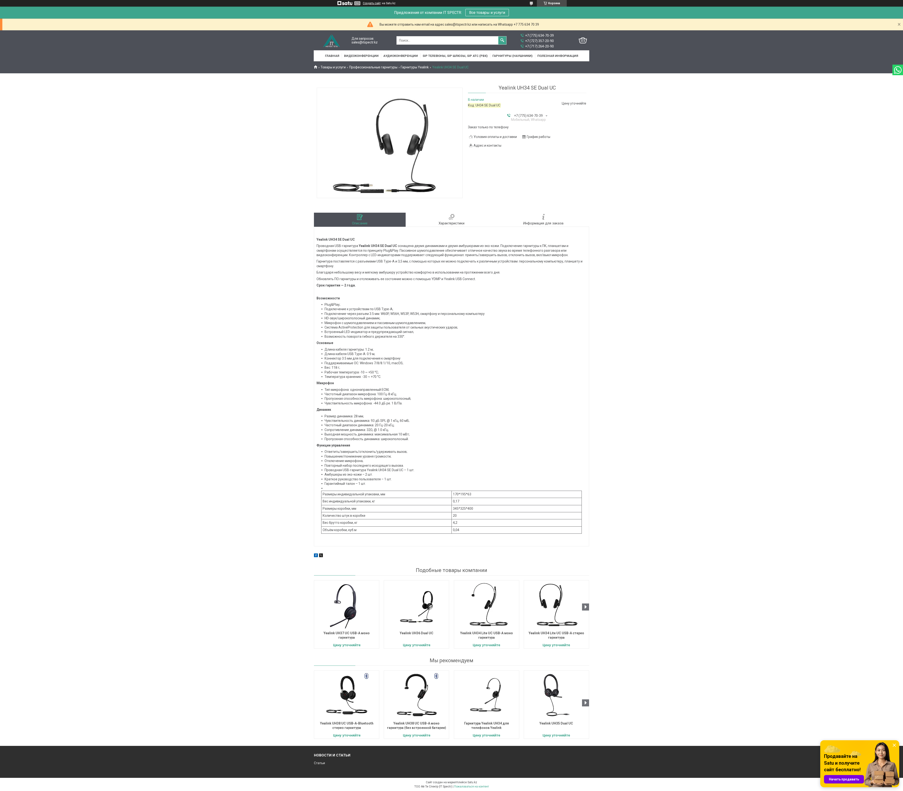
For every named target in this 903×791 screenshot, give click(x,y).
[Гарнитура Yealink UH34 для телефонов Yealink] (486, 695)
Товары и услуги (333, 67)
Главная (332, 56)
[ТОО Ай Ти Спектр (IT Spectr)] (331, 41)
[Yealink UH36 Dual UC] (416, 605)
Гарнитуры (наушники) (512, 56)
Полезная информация (557, 56)
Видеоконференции (361, 56)
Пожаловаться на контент (471, 786)
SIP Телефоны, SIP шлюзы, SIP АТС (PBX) (455, 56)
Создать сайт (372, 3)
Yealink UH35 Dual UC (556, 723)
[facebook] (316, 556)
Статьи (319, 763)
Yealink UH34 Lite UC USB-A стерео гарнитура (556, 635)
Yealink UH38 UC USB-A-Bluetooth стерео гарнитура (346, 725)
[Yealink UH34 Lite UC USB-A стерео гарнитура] (556, 605)
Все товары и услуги (487, 12)
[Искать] (502, 40)
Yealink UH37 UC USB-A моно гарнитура (347, 635)
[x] (321, 556)
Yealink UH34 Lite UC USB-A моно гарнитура (486, 635)
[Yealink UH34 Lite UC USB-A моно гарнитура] (486, 605)
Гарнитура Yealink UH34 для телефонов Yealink (486, 725)
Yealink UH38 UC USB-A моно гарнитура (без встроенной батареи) (416, 725)
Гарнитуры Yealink (415, 67)
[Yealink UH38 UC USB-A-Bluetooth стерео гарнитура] (346, 695)
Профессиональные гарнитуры (373, 67)
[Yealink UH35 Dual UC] (556, 695)
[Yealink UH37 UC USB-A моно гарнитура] (346, 605)
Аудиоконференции (400, 56)
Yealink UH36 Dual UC (416, 633)
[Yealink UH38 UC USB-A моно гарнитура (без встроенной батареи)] (416, 695)
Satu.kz (472, 782)
